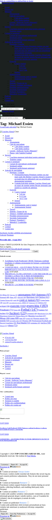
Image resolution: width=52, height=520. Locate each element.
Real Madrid (23, 323)
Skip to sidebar (17, 1)
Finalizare (6, 310)
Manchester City (44, 313)
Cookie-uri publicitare (10, 503)
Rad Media (31, 456)
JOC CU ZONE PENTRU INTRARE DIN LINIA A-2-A (27, 280)
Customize (4, 464)
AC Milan (5, 295)
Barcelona (32, 297)
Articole (3, 235)
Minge (5, 318)
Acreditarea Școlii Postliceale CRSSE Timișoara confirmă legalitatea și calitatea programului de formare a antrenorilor (27, 262)
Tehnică (3, 325)
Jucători (17, 313)
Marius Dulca (22, 316)
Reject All (14, 464)
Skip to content (5, 1)
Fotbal (29, 309)
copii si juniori (29, 300)
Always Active (23, 472)
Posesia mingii (40, 318)
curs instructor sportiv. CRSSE (19, 303)
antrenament (27, 294)
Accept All (23, 464)
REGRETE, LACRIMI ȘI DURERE (19, 285)
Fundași (43, 310)
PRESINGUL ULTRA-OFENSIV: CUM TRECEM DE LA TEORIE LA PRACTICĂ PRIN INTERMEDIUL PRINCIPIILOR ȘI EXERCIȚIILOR (28, 276)
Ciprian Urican (6, 300)
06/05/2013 (4, 249)
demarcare (33, 303)
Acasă (2, 127)
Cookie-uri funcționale (11, 483)
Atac (13, 297)
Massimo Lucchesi (37, 316)
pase (22, 318)
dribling (42, 303)
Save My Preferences (17, 514)
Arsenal (4, 297)
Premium (10, 235)
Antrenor (43, 294)
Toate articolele (10, 127)
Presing (27, 321)
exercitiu (37, 306)
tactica (46, 323)
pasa (14, 318)
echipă (5, 306)
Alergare (14, 295)
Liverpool (32, 313)
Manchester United (7, 316)
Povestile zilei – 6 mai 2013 (11, 240)
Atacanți (22, 297)
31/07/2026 (4, 423)
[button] (18, 249)
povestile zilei (16, 321)
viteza (12, 325)
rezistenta (35, 323)
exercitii (18, 305)
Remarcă (23, 483)
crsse (6, 303)
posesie (4, 321)
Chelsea (43, 297)
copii (16, 300)
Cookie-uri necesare (10, 472)
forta (17, 310)
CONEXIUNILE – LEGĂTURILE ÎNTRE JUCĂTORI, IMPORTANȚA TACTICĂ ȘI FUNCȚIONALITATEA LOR (27, 269)
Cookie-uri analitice (9, 492)
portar (29, 318)
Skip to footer (28, 1)
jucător (4, 313)
